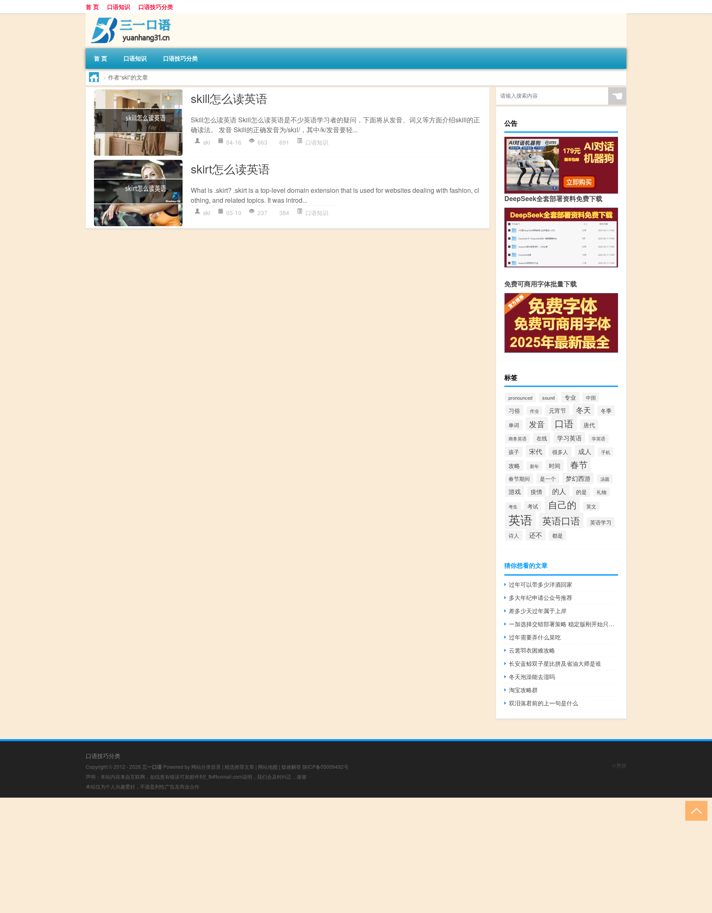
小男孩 (618, 765)
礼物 (602, 492)
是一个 (548, 478)
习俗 (514, 410)
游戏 (514, 491)
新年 (534, 466)
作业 (534, 410)
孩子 (513, 452)
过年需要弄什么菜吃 (535, 637)
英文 (591, 506)
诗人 (513, 535)
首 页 (92, 6)
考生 (513, 506)
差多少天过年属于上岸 (538, 610)
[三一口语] (129, 16)
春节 (579, 464)
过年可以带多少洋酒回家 (540, 584)
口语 (564, 423)
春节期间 (519, 478)
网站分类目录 (206, 766)
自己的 (562, 504)
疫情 (536, 491)
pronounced (520, 397)
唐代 (589, 425)
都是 (557, 535)
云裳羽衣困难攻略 (532, 650)
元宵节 (557, 410)
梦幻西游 (578, 478)
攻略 (514, 465)
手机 (605, 452)
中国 (591, 397)
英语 (520, 519)
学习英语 (569, 437)
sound (548, 397)
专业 (570, 397)
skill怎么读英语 (229, 98)
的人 (559, 491)
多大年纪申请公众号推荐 (540, 597)
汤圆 (604, 478)
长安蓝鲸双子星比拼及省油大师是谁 (555, 663)
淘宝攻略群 (523, 690)
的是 (581, 492)
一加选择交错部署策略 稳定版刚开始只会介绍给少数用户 (563, 624)
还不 (535, 534)
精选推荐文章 (239, 766)
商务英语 (517, 438)
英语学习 (600, 522)
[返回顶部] (694, 810)
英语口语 (561, 520)
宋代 (535, 451)
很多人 (560, 452)
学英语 (598, 438)
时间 (554, 465)
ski (206, 142)
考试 (532, 506)
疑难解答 (291, 766)
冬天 (583, 410)
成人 (584, 451)
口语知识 (118, 6)
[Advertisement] (247, 855)
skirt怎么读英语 (230, 168)
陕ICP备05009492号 (325, 766)
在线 (541, 438)
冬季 (606, 410)
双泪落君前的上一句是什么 (543, 703)
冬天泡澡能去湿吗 (532, 676)
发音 (537, 423)
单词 (513, 425)
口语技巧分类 (155, 6)
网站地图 (268, 766)
